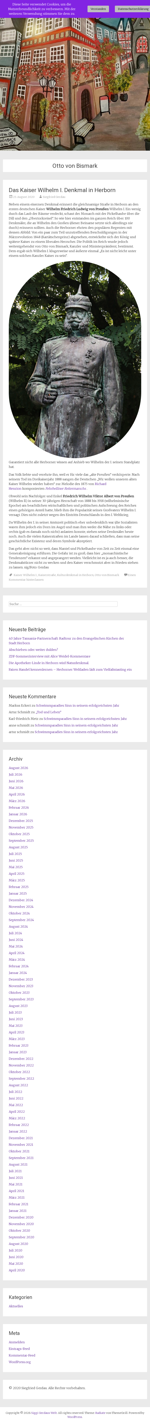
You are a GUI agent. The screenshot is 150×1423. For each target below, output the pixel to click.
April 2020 (17, 1270)
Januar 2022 (18, 1131)
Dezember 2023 (21, 979)
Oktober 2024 (19, 913)
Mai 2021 (15, 1184)
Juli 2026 (15, 774)
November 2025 (21, 827)
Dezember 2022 (21, 1059)
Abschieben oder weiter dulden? (33, 650)
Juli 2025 (15, 854)
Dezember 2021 (21, 1138)
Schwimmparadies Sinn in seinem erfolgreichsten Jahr (77, 705)
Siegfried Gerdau (54, 197)
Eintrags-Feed (19, 1349)
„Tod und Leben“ (48, 712)
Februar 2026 (19, 807)
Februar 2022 (19, 1125)
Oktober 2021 (19, 1151)
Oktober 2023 (19, 993)
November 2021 (21, 1145)
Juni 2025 (16, 860)
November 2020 (21, 1224)
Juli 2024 (15, 933)
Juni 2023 (16, 1019)
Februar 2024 (19, 966)
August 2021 (18, 1164)
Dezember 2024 (21, 900)
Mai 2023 (15, 1026)
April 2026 (17, 794)
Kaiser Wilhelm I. (25, 575)
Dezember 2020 (21, 1217)
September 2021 (21, 1158)
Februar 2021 (18, 1204)
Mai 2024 (16, 946)
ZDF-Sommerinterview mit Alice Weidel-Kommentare (49, 656)
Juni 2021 (16, 1178)
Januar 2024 (18, 973)
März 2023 (17, 1039)
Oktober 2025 (19, 834)
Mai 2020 (16, 1264)
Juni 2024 (16, 940)
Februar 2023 (18, 1045)
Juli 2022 (15, 1092)
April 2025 (16, 874)
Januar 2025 (18, 893)
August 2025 (18, 847)
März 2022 (17, 1118)
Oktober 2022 (19, 1072)
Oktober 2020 (19, 1230)
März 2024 (17, 959)
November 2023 (21, 986)
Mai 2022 (16, 1105)
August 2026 (18, 768)
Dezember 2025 (21, 821)
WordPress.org (20, 1362)
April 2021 (16, 1191)
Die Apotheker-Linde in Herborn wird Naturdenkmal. (49, 663)
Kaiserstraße (47, 575)
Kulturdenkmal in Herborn (75, 575)
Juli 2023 (15, 1012)
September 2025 (21, 841)
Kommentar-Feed (22, 1355)
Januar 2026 (18, 814)
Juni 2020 (16, 1257)
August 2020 (18, 1244)
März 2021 (17, 1197)
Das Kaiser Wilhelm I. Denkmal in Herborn (62, 190)
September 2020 (21, 1237)
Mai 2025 (16, 867)
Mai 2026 (16, 788)
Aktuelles (16, 1306)
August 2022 (18, 1085)
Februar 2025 (19, 887)
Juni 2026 (16, 781)
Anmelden (17, 1342)
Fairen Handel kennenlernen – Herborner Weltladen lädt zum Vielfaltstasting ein (71, 669)
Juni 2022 (16, 1098)
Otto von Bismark (107, 575)
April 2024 (17, 953)
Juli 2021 (15, 1171)
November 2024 (21, 907)
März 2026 (17, 801)
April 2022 (17, 1112)
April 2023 (16, 1032)
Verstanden (98, 9)
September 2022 (21, 1078)
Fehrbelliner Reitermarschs (65, 488)
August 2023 (18, 1006)
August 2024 (18, 926)
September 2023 (21, 999)
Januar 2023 (18, 1052)
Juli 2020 (15, 1250)
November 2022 (21, 1065)
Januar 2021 (18, 1211)
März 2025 (17, 880)
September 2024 (21, 920)
